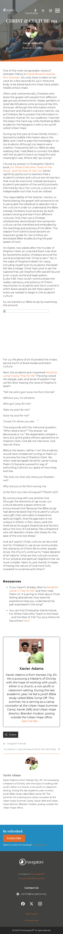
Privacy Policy (25, 878)
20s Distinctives (31, 920)
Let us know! (39, 844)
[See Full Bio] (39, 721)
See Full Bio (30, 721)
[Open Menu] (57, 10)
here (26, 620)
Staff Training (32, 914)
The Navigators (37, 874)
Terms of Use (38, 878)
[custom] (35, 11)
